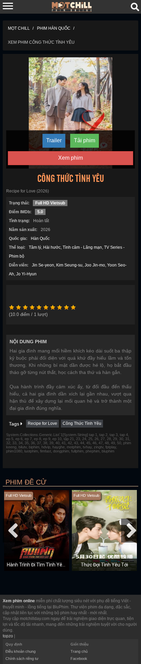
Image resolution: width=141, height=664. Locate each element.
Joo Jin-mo (95, 265)
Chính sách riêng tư (21, 658)
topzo (8, 636)
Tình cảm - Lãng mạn (82, 247)
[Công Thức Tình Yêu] (70, 112)
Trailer (54, 140)
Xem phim (70, 158)
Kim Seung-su (69, 265)
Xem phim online (19, 600)
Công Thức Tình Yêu (82, 423)
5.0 (40, 212)
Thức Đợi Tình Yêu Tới (104, 564)
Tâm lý (35, 247)
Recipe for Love (42, 423)
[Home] (71, 6)
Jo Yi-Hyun (26, 274)
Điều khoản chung (20, 651)
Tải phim (84, 140)
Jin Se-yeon (43, 265)
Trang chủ (79, 651)
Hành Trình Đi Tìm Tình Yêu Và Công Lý (48, 564)
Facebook (78, 658)
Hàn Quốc (40, 238)
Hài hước (52, 247)
